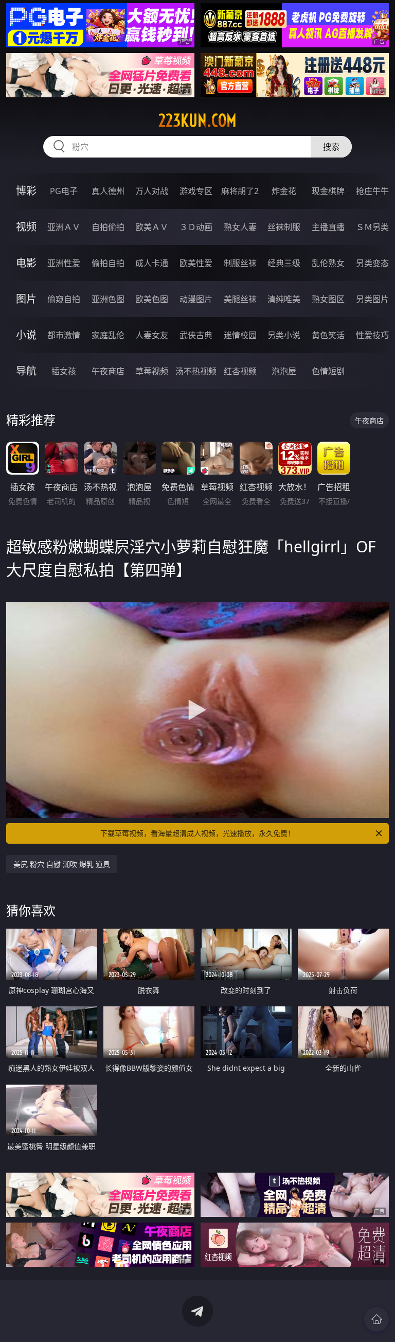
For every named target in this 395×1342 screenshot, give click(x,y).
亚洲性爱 (63, 263)
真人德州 (108, 191)
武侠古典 (195, 335)
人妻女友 (151, 335)
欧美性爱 (195, 263)
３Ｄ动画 (195, 227)
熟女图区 (328, 299)
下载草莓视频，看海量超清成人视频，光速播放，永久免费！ (197, 833)
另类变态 (372, 263)
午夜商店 (108, 371)
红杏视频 (240, 371)
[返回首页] (376, 1319)
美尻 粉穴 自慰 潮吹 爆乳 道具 (61, 864)
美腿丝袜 (240, 299)
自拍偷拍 (108, 227)
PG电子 (64, 191)
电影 (26, 263)
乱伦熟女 (328, 263)
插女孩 (63, 371)
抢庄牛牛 (372, 191)
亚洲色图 (108, 299)
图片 (26, 299)
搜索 (331, 146)
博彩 (26, 191)
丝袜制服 (283, 227)
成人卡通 (151, 263)
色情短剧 (328, 371)
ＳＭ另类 (372, 227)
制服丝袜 (240, 263)
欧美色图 (151, 299)
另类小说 (283, 335)
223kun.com (197, 120)
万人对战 (151, 191)
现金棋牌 (328, 191)
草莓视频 (151, 371)
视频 (26, 227)
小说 (26, 335)
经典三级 (283, 263)
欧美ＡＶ (151, 227)
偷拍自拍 (108, 263)
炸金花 (284, 191)
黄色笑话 (328, 335)
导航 (26, 371)
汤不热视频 (196, 371)
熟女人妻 (240, 227)
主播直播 (328, 227)
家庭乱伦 (108, 335)
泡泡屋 (284, 371)
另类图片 (372, 299)
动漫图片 (195, 299)
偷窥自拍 (63, 299)
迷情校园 (240, 335)
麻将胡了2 (240, 191)
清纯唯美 (283, 299)
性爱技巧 (372, 335)
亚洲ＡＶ (63, 227)
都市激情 (63, 335)
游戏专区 (195, 191)
